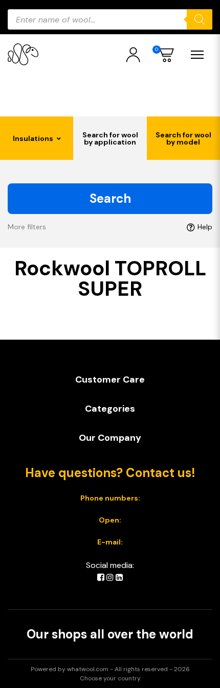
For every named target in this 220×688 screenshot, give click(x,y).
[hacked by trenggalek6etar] (23, 54)
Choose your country (110, 678)
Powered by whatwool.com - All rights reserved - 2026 (110, 669)
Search (110, 198)
